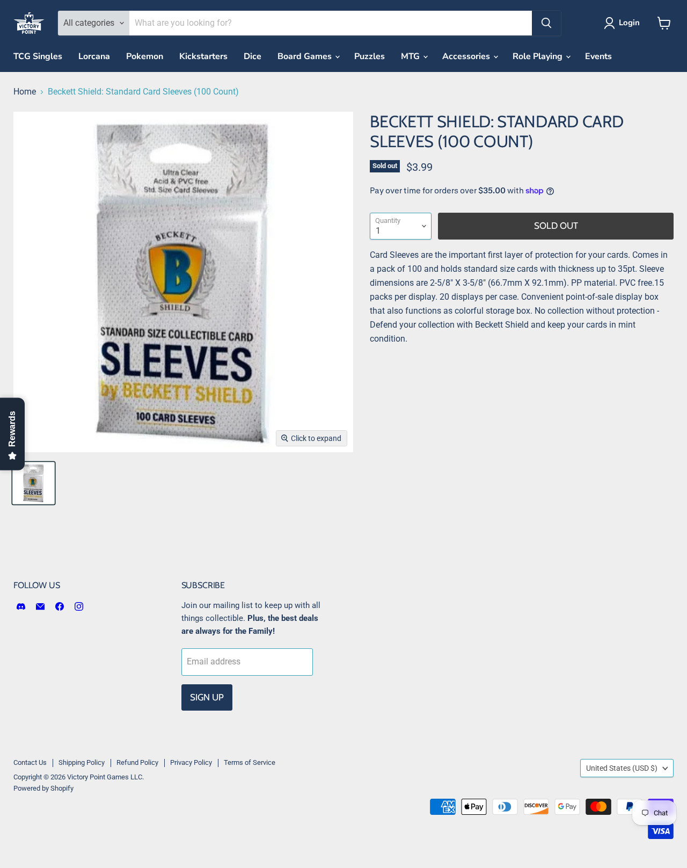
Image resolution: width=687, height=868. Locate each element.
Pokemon (144, 56)
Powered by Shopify (43, 788)
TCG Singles (37, 56)
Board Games (305, 56)
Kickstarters (203, 56)
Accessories (467, 56)
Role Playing (539, 56)
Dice (252, 56)
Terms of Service (249, 762)
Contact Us (30, 762)
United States (621, 768)
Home (24, 92)
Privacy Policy (191, 762)
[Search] (546, 23)
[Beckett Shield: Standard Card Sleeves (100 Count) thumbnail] (33, 483)
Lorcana (94, 56)
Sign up (207, 697)
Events (598, 56)
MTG (411, 56)
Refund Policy (137, 762)
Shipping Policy (82, 762)
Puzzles (369, 56)
